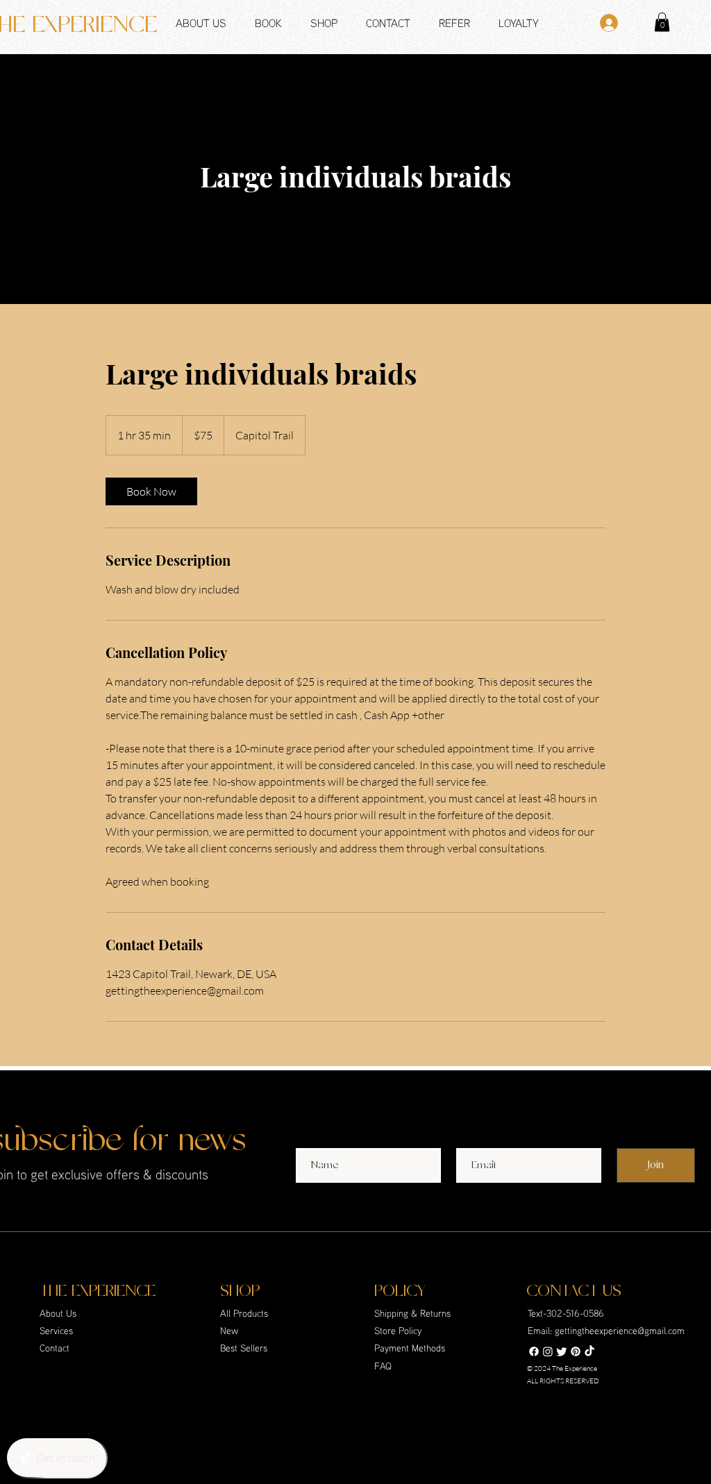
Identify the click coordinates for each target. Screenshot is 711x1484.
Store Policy (398, 1330)
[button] (384, 21)
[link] (151, 491)
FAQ (383, 1366)
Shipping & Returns (413, 1313)
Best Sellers (243, 1348)
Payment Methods (410, 1348)
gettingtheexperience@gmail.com (620, 1330)
